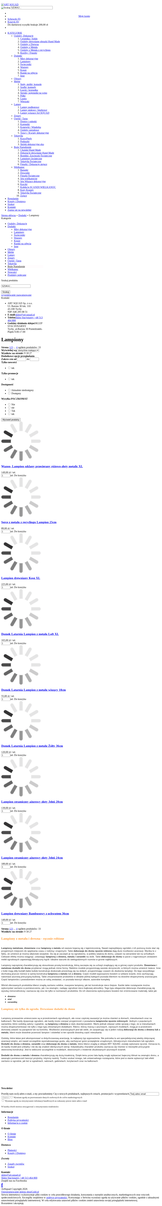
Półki (22, 95)
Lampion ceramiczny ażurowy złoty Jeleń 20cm (32, 801)
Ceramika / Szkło (28, 38)
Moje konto (84, 16)
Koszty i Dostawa (16, 201)
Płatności (12, 1150)
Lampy (17, 104)
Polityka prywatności (18, 1120)
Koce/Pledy (26, 138)
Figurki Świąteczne (30, 175)
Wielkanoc (19, 167)
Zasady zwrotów (16, 1164)
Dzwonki (25, 172)
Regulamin (13, 198)
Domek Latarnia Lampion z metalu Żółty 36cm (32, 746)
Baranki (24, 170)
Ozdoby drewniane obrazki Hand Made (40, 41)
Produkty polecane (17, 275)
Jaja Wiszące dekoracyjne (33, 181)
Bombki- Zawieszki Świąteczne (36, 155)
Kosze (23, 70)
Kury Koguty (27, 190)
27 (30, 353)
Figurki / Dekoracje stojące (33, 164)
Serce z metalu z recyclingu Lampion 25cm (28, 522)
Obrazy (17, 78)
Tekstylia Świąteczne (30, 161)
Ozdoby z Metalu (29, 47)
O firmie (12, 1133)
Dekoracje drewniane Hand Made (37, 153)
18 (27, 353)
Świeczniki (25, 64)
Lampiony (25, 61)
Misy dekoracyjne (29, 58)
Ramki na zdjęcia (28, 73)
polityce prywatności (56, 1197)
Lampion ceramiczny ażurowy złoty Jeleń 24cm (32, 857)
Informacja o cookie (18, 1123)
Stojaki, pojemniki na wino (33, 93)
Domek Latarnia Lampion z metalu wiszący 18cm (33, 690)
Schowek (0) (14, 19)
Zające (23, 195)
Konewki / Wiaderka (30, 127)
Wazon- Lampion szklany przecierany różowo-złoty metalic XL (42, 466)
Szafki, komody (28, 87)
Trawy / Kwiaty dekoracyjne (34, 133)
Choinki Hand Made (30, 150)
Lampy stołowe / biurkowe (33, 110)
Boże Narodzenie (22, 147)
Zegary (17, 115)
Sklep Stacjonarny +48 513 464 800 (19, 1177)
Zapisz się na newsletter (19, 210)
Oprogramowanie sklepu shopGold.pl (20, 1191)
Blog (10, 1139)
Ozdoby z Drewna (29, 44)
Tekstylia (18, 135)
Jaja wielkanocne (28, 178)
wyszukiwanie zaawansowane (16, 295)
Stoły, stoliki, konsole (31, 84)
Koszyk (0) (13, 21)
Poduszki (24, 141)
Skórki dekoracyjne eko (32, 144)
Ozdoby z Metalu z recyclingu (35, 50)
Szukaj (11, 204)
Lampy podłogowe (29, 107)
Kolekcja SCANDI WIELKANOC (38, 187)
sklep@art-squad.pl (11, 1175)
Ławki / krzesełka (29, 90)
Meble (17, 81)
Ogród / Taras (21, 118)
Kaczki (23, 184)
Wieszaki (24, 101)
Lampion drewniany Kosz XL (20, 578)
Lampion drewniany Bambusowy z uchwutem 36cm (35, 913)
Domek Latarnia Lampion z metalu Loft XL (30, 634)
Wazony (24, 67)
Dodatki (18, 55)
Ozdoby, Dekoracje (23, 35)
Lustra (23, 98)
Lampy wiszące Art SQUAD (34, 113)
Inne (22, 75)
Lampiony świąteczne (31, 158)
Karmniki (25, 124)
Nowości (12, 272)
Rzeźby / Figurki (28, 53)
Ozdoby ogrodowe (29, 130)
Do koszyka (20, 475)
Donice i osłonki (28, 121)
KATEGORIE (15, 33)
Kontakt (12, 207)
